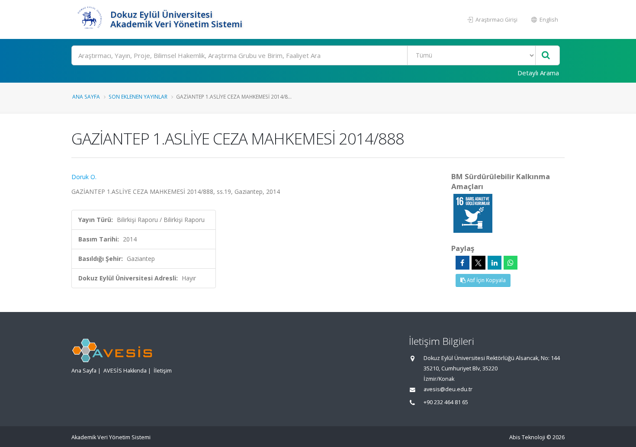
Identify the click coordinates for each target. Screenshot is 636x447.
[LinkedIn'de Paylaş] (494, 263)
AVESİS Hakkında (125, 370)
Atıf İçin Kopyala (486, 280)
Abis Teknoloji (527, 437)
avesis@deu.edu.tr (448, 389)
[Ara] (546, 55)
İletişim (163, 370)
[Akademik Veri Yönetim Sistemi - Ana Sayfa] (89, 19)
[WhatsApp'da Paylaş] (510, 263)
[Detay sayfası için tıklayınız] (473, 213)
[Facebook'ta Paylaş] (462, 263)
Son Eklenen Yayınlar (138, 96)
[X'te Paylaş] (478, 263)
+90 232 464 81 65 (446, 402)
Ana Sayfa (86, 96)
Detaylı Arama (538, 72)
